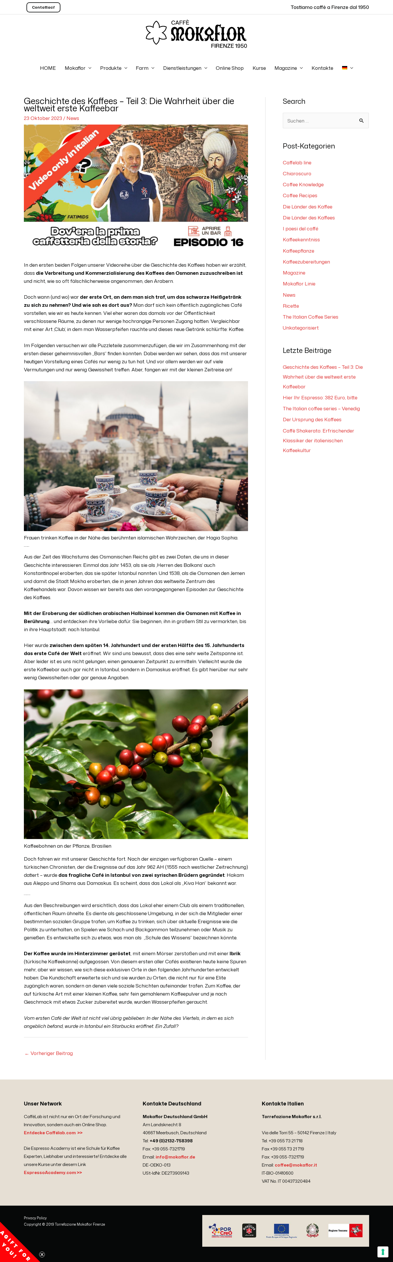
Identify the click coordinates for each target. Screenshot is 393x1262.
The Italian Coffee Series (310, 316)
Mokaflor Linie (299, 283)
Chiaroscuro (297, 173)
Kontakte (322, 67)
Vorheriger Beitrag (48, 1053)
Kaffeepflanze (298, 250)
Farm (142, 67)
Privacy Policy (35, 1218)
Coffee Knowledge (303, 184)
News (72, 117)
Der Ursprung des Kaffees (312, 419)
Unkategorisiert (301, 327)
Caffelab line (297, 162)
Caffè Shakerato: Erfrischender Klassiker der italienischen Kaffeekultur (318, 440)
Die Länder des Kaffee (307, 206)
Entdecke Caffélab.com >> (53, 1133)
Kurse (259, 67)
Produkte (110, 67)
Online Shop (230, 67)
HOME (48, 67)
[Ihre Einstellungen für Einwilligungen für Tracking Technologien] (382, 1251)
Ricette (291, 305)
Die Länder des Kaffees (309, 217)
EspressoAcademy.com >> (53, 1172)
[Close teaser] (42, 1254)
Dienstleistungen (182, 67)
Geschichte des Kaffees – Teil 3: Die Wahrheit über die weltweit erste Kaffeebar (323, 376)
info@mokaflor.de (175, 1157)
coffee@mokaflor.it (296, 1165)
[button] (20, 1242)
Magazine (285, 67)
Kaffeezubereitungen (306, 261)
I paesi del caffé (300, 228)
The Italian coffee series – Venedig (321, 408)
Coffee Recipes (300, 195)
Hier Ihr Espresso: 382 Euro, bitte (320, 397)
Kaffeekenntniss (301, 239)
